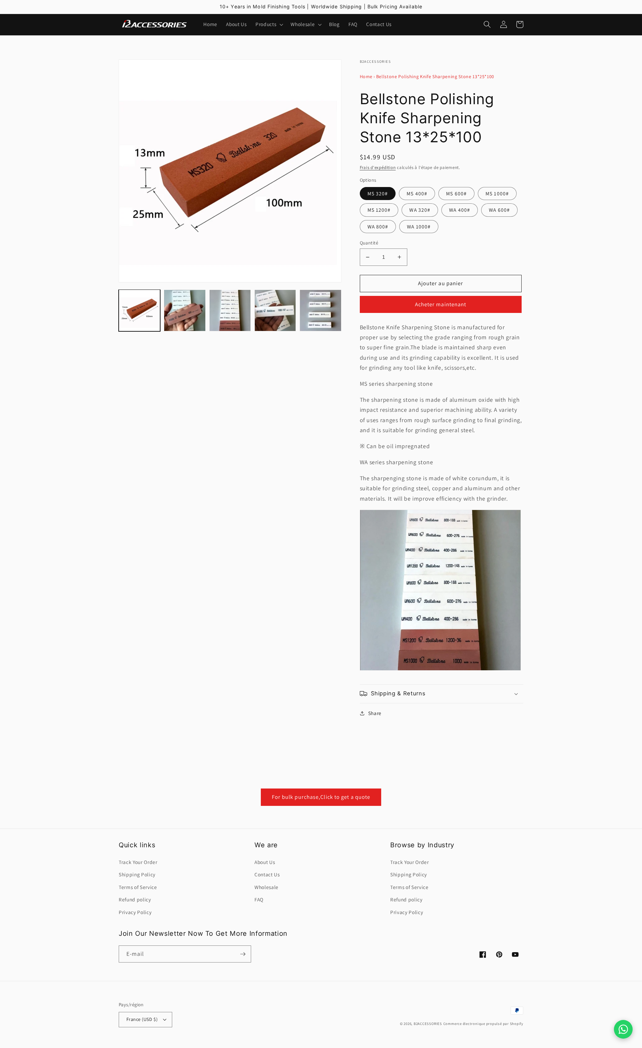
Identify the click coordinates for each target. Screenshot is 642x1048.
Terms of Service (138, 887)
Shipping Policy (137, 874)
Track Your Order (138, 862)
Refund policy (135, 899)
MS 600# (456, 193)
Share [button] (375, 713)
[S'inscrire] (243, 954)
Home (366, 76)
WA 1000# (419, 226)
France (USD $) (141, 1019)
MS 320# (377, 193)
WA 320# (419, 209)
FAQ (258, 899)
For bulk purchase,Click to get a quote (321, 797)
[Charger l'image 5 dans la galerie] (320, 310)
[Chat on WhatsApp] (623, 1029)
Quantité (369, 242)
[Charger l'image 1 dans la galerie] (139, 310)
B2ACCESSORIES (428, 1023)
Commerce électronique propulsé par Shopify (483, 1023)
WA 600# (499, 209)
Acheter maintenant (440, 304)
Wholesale (266, 887)
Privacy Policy (135, 912)
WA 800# (378, 226)
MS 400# (417, 193)
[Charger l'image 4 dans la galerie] (275, 310)
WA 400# (459, 209)
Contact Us (267, 874)
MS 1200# (379, 209)
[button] (268, 24)
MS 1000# (497, 193)
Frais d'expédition (378, 167)
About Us (264, 862)
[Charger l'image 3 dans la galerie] (230, 310)
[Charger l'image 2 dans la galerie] (184, 310)
